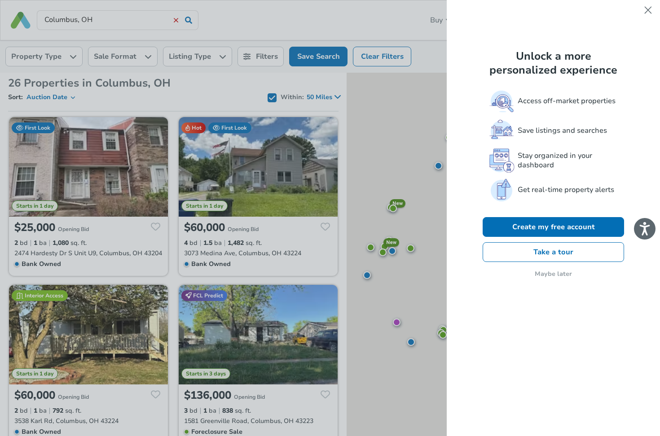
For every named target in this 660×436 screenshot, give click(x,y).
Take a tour (553, 252)
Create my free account (553, 227)
